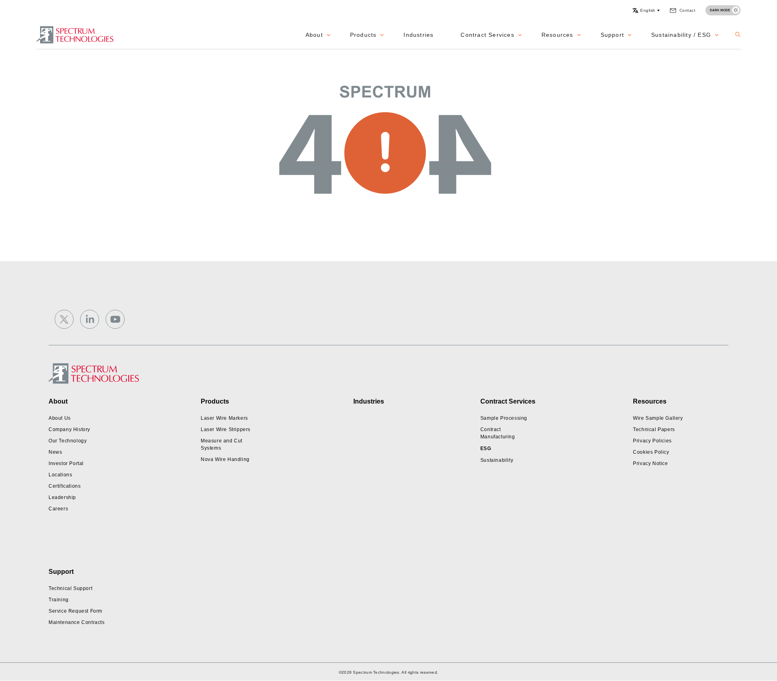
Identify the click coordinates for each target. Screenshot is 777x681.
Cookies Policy (651, 452)
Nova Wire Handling (225, 459)
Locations (60, 475)
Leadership (62, 497)
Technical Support (70, 588)
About (314, 35)
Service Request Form (75, 611)
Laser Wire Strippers (226, 429)
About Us (60, 418)
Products (363, 35)
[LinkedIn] (89, 319)
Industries (418, 35)
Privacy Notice (650, 463)
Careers (58, 509)
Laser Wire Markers (224, 418)
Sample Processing (503, 418)
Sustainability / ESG (681, 35)
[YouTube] (115, 319)
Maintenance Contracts (77, 622)
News (55, 452)
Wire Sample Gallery (658, 418)
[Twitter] (64, 319)
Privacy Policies (652, 441)
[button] (646, 10)
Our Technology (68, 441)
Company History (69, 429)
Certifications (65, 486)
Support (612, 35)
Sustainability (496, 460)
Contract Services (487, 35)
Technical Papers (654, 429)
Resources (557, 35)
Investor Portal (66, 463)
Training (59, 600)
